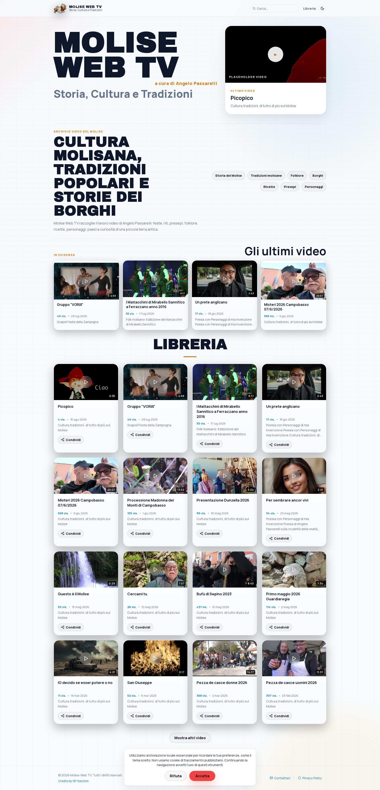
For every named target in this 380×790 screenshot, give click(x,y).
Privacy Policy (312, 778)
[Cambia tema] (322, 8)
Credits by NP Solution (73, 781)
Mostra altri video (190, 737)
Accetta (202, 775)
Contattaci (282, 778)
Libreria (309, 8)
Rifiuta (176, 775)
